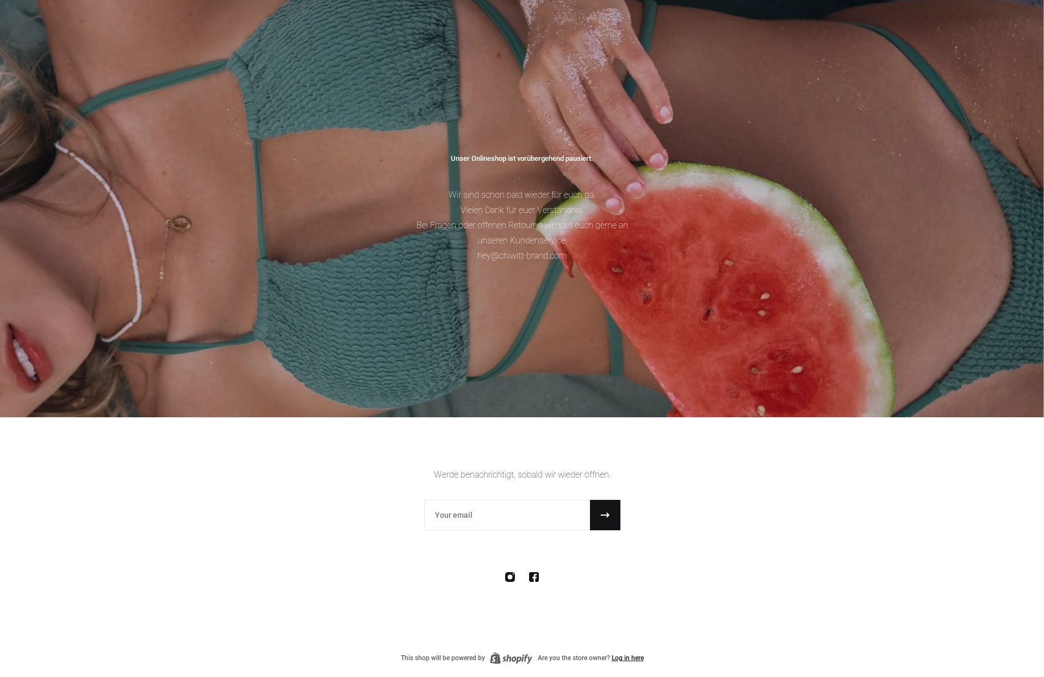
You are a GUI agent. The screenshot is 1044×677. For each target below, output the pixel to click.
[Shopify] (511, 658)
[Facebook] (534, 577)
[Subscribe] (605, 515)
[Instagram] (510, 577)
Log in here (628, 658)
